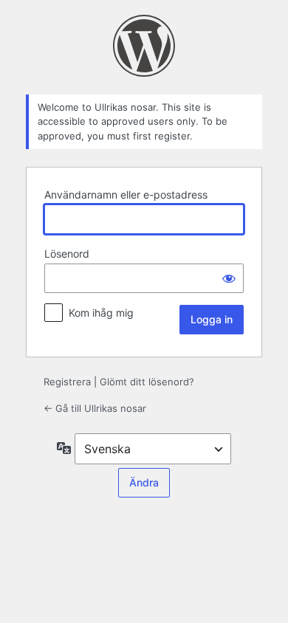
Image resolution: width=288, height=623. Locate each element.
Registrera (67, 382)
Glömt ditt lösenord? (147, 382)
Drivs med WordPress (144, 46)
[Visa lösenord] (229, 278)
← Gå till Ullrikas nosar (95, 408)
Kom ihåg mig (101, 312)
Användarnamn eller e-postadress (126, 194)
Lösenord (66, 253)
